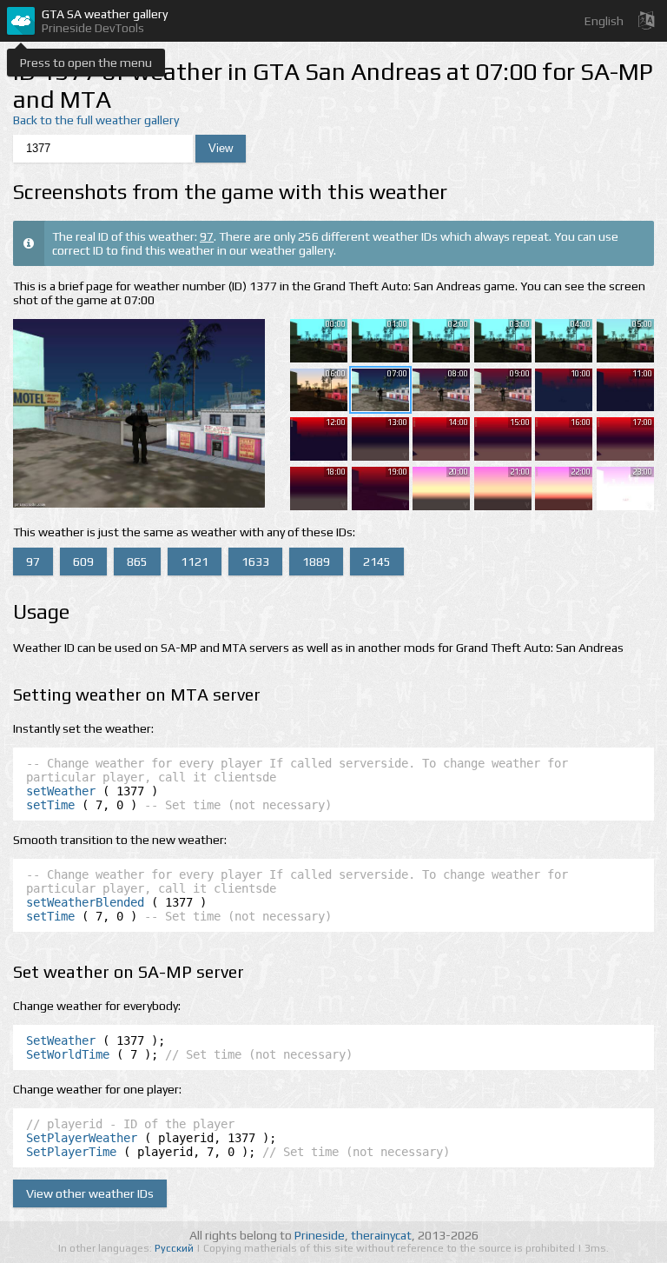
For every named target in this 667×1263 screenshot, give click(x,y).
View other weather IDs (90, 1193)
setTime (50, 805)
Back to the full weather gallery (96, 120)
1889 (316, 561)
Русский (175, 1248)
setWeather (61, 791)
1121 (194, 561)
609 (83, 561)
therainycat (381, 1235)
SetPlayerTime (71, 1152)
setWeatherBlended (85, 902)
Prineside (319, 1235)
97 (207, 236)
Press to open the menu (86, 63)
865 (137, 561)
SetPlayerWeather (81, 1138)
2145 (377, 561)
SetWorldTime (67, 1054)
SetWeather (61, 1040)
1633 (255, 561)
